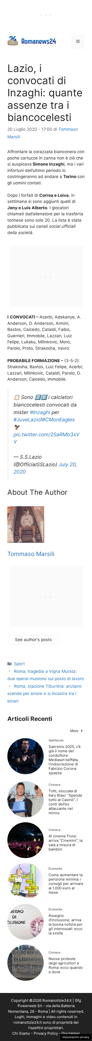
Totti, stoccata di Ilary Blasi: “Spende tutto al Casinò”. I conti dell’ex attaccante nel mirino (65, 802)
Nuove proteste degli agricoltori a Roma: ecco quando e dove (66, 965)
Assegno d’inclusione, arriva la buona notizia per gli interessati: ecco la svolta (66, 924)
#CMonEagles (58, 419)
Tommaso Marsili (30, 553)
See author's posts (33, 639)
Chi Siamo (21, 1033)
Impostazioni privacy (75, 1037)
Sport (19, 663)
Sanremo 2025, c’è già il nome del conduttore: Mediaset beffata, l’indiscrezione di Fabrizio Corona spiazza (65, 759)
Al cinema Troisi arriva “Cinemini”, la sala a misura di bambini (65, 843)
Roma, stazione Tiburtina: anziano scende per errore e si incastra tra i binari (44, 694)
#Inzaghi (40, 412)
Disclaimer (71, 1033)
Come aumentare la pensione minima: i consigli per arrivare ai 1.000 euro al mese (66, 883)
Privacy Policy (46, 1033)
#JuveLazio (26, 419)
